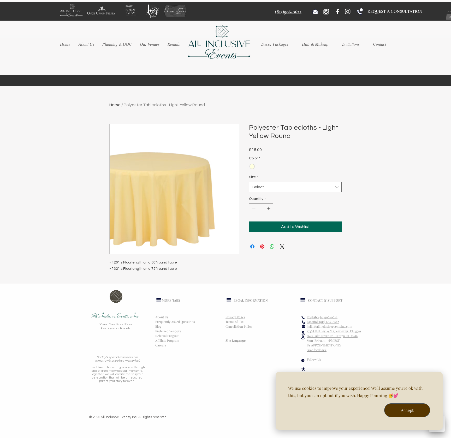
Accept (407, 410)
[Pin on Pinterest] (262, 246)
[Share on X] (282, 246)
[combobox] (295, 187)
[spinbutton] (261, 208)
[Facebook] (337, 11)
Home (115, 105)
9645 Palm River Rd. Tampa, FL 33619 (332, 336)
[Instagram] (347, 11)
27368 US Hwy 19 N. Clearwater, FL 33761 (334, 331)
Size (253, 177)
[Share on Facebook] (252, 246)
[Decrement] (253, 208)
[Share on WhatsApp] (272, 246)
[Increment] (269, 208)
